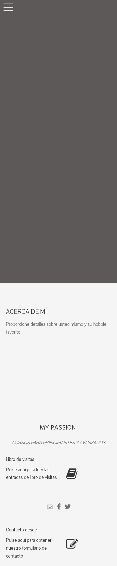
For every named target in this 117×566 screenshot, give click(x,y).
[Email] (49, 507)
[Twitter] (67, 507)
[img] (58, 141)
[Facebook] (58, 507)
